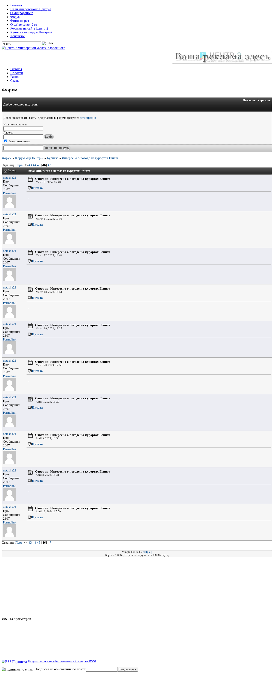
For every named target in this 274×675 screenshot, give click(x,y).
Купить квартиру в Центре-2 (31, 32)
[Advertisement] (38, 587)
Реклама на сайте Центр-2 (29, 28)
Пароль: (8, 132)
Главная (16, 5)
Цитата (37, 188)
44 (34, 165)
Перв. (19, 165)
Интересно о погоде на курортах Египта (90, 158)
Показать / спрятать (257, 100)
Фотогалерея (19, 20)
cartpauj (147, 551)
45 (38, 165)
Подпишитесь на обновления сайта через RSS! (62, 661)
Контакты (17, 36)
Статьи (15, 80)
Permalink (9, 193)
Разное (15, 77)
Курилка (52, 158)
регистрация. (88, 117)
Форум (15, 17)
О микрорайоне (21, 13)
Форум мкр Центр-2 (29, 158)
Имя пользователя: (15, 124)
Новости (16, 73)
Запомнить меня (19, 141)
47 (49, 165)
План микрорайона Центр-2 (30, 9)
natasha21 (9, 177)
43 (30, 165)
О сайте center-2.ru (23, 24)
